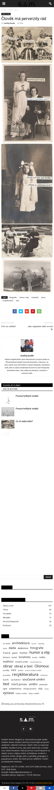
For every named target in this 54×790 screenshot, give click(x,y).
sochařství (16, 679)
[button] (50, 3)
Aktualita (6, 617)
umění (33, 684)
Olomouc (41, 666)
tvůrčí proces (19, 684)
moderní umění (21, 662)
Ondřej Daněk (9, 23)
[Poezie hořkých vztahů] (7, 399)
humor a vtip (24, 297)
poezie (20, 670)
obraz (43, 297)
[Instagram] (30, 729)
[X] (22, 788)
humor (24, 652)
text (17, 301)
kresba (34, 657)
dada (12, 647)
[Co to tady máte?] (7, 424)
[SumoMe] (49, 788)
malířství (8, 661)
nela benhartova (36, 662)
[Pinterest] (31, 788)
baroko (33, 644)
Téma (5, 609)
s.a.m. (6, 679)
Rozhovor (7, 625)
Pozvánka (7, 613)
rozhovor (44, 675)
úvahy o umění (21, 693)
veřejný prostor (29, 688)
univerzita (43, 684)
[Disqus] (27, 473)
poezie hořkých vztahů (33, 670)
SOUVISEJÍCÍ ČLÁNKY (12, 385)
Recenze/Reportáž (10, 621)
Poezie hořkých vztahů (27, 396)
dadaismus (23, 648)
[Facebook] (23, 729)
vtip (40, 688)
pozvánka (6, 675)
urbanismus (15, 688)
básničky (41, 644)
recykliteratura (7, 301)
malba (42, 657)
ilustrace (6, 657)
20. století (6, 643)
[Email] (40, 788)
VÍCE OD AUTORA (10, 389)
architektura (21, 643)
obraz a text (23, 666)
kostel (14, 657)
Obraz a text (6, 14)
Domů (3, 10)
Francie (6, 652)
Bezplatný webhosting (44, 783)
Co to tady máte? (24, 421)
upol (5, 688)
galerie (15, 653)
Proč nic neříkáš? (8, 326)
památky (6, 670)
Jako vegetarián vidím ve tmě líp (40, 327)
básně (5, 648)
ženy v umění (34, 693)
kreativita (35, 297)
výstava (8, 693)
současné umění (33, 679)
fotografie (13, 297)
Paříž (13, 670)
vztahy (46, 689)
